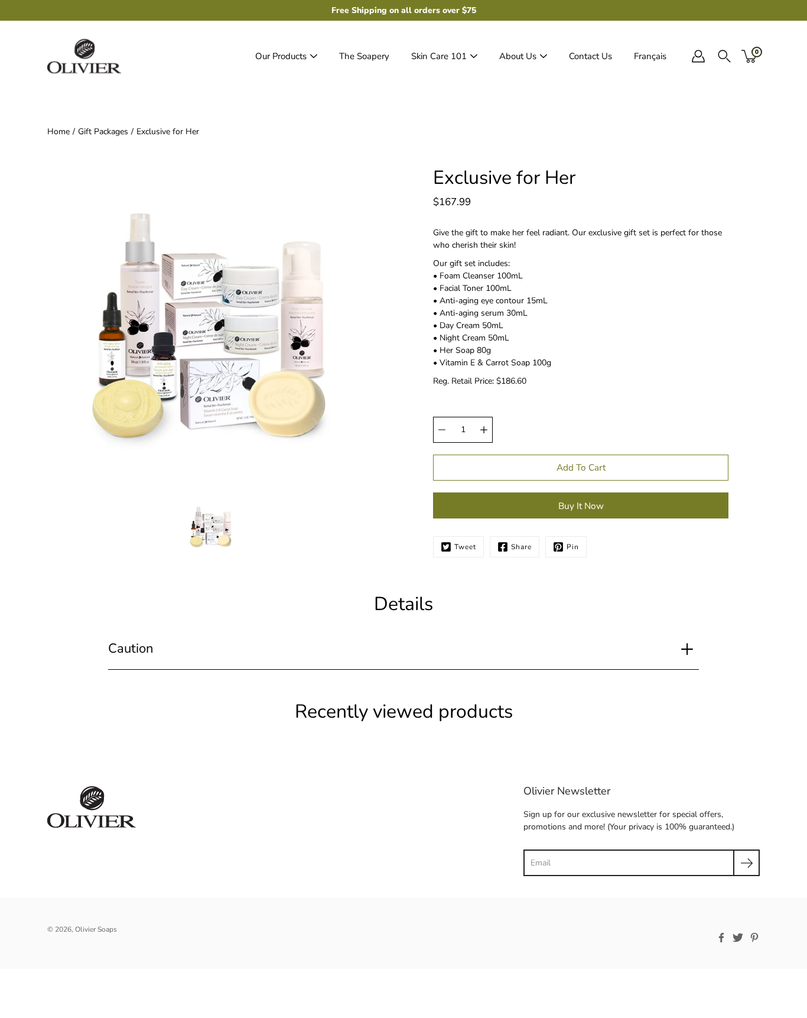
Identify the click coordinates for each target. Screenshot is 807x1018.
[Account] (698, 56)
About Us (517, 56)
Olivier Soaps (96, 929)
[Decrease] (442, 430)
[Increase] (484, 430)
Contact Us (590, 56)
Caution (131, 648)
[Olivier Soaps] (84, 56)
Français (650, 56)
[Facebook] (721, 937)
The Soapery (364, 56)
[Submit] (746, 863)
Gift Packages (103, 131)
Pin (573, 547)
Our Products (281, 56)
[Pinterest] (754, 937)
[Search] (724, 56)
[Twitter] (738, 937)
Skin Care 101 (439, 56)
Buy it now (581, 506)
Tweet (465, 547)
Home (58, 131)
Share (521, 547)
